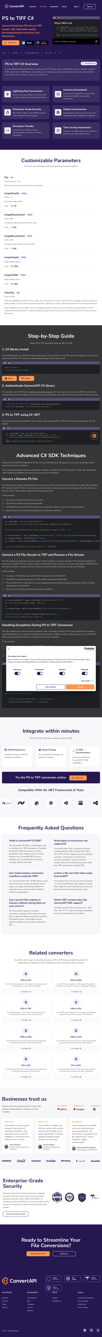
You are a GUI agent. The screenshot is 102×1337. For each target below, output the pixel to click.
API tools (15, 53)
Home (4, 53)
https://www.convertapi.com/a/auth (45, 404)
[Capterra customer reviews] (62, 1110)
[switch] (40, 673)
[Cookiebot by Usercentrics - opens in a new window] (85, 649)
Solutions (32, 6)
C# (59, 53)
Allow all (80, 687)
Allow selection (50, 687)
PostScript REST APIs (32, 53)
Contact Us (64, 1254)
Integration (54, 6)
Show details (85, 681)
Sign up (90, 6)
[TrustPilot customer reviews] (78, 1110)
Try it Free (11, 43)
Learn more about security (15, 1214)
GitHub (27, 378)
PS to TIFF (48, 53)
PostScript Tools (90, 63)
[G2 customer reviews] (95, 1110)
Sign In (76, 6)
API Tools (43, 6)
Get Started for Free (38, 1254)
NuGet (10, 378)
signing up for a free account (41, 392)
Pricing (64, 6)
